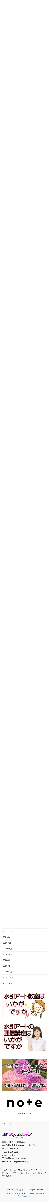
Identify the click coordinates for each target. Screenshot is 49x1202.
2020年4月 (7, 954)
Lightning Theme (32, 1193)
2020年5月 (7, 949)
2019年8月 (7, 983)
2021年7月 (7, 931)
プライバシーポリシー (23, 1173)
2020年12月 (8, 943)
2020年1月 (7, 972)
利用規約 (39, 1173)
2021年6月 (7, 937)
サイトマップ (7, 1123)
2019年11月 (8, 977)
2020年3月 (7, 960)
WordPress (18, 1193)
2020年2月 (7, 966)
